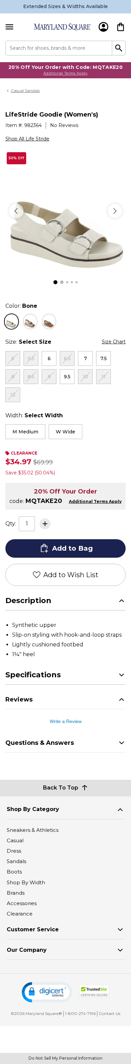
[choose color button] (11, 321)
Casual (15, 840)
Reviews (19, 699)
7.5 (103, 358)
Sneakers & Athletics (32, 830)
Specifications (33, 674)
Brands (16, 893)
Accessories (22, 903)
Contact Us (109, 1013)
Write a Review (66, 721)
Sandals (16, 861)
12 (12, 395)
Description (28, 600)
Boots (14, 871)
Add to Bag (72, 548)
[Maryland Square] (62, 27)
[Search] (119, 48)
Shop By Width (26, 882)
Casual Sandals (25, 90)
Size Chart (114, 342)
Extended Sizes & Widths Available (65, 6)
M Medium (25, 432)
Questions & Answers (39, 743)
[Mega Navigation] (9, 27)
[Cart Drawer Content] (121, 27)
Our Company (27, 950)
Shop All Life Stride (27, 139)
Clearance (20, 913)
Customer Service (33, 929)
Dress (14, 851)
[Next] (114, 211)
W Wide (65, 432)
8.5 (31, 377)
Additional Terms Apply (65, 73)
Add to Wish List (70, 575)
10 (85, 377)
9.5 (67, 377)
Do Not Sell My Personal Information (65, 1058)
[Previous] (16, 211)
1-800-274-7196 (80, 1013)
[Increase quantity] (45, 523)
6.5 (67, 358)
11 (103, 377)
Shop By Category (33, 809)
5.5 (31, 358)
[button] (47, 992)
